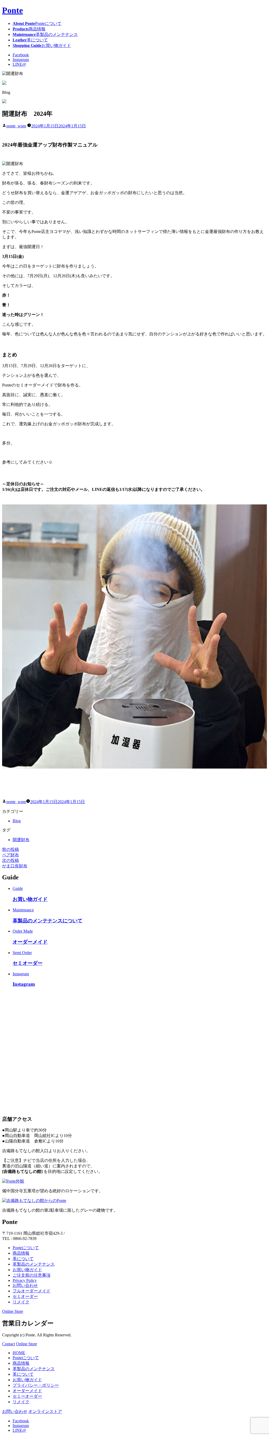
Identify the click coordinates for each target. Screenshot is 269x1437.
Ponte (12, 10)
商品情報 (21, 1253)
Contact (8, 1344)
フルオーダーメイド (31, 1291)
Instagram (21, 59)
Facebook (21, 55)
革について (23, 1258)
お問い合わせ (25, 1285)
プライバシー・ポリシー (36, 1385)
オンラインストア (45, 1411)
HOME (19, 1353)
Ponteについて (26, 1247)
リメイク (21, 1302)
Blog (17, 821)
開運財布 (21, 839)
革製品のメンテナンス (34, 1264)
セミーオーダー (27, 1396)
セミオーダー (25, 1296)
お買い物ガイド (27, 1269)
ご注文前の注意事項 (31, 1275)
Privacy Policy (25, 1280)
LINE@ (19, 64)
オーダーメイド (27, 1391)
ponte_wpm (16, 126)
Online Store (12, 1311)
